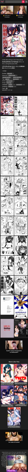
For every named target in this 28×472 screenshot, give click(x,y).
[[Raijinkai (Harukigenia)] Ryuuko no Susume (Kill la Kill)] (7, 373)
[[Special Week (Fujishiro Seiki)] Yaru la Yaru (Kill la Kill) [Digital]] (20, 373)
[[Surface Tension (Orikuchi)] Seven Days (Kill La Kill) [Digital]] (20, 394)
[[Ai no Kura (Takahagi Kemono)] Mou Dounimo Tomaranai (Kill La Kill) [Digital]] (7, 394)
